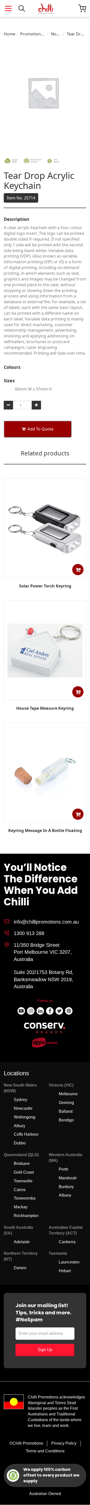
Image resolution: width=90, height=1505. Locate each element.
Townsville (23, 1181)
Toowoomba (25, 1198)
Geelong (66, 1102)
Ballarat (65, 1111)
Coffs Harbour (26, 1134)
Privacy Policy (63, 1443)
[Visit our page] (21, 1011)
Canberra (67, 1242)
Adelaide (22, 1242)
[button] (78, 569)
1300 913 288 (29, 933)
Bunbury (66, 1187)
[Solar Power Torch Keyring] (45, 574)
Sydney (20, 1099)
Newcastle (23, 1108)
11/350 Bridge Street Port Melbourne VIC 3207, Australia (43, 952)
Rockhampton (26, 1216)
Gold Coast (24, 1172)
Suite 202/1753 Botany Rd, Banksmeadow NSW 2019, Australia (44, 979)
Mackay (21, 1207)
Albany (65, 1195)
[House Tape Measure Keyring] (45, 696)
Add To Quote (41, 429)
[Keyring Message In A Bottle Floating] (45, 818)
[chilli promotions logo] (45, 8)
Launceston (69, 1262)
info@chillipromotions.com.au (46, 922)
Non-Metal (56, 34)
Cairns (20, 1190)
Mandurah (68, 1178)
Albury (19, 1126)
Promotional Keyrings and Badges (32, 34)
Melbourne (68, 1094)
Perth (63, 1169)
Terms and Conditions (45, 1451)
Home (9, 34)
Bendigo (66, 1120)
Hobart (65, 1271)
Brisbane (22, 1163)
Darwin (20, 1268)
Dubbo (20, 1143)
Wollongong (24, 1117)
